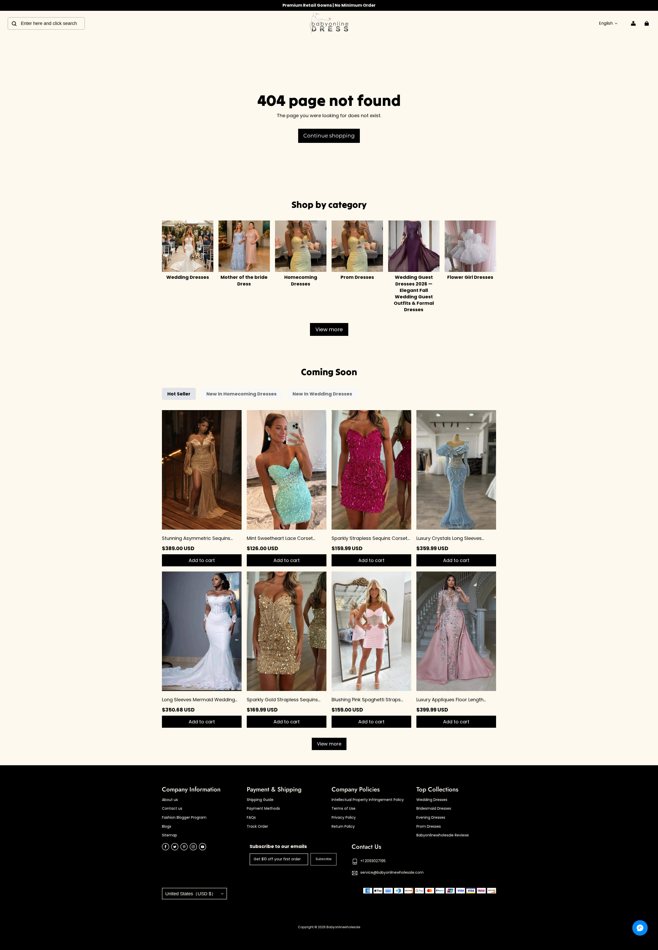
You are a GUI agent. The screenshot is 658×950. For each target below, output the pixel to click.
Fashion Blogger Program (184, 817)
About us (170, 799)
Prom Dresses (428, 826)
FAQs (251, 817)
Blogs (166, 826)
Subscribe (323, 859)
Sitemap (169, 835)
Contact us (172, 808)
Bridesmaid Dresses (433, 808)
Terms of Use (343, 808)
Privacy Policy (344, 817)
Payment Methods (263, 808)
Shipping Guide (260, 799)
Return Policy (343, 826)
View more (329, 329)
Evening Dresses (430, 817)
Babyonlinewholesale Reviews (442, 835)
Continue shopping (329, 135)
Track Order (257, 826)
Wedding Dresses (431, 799)
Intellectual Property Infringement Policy (368, 799)
